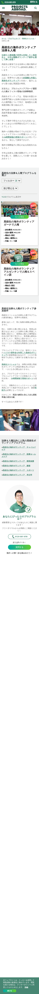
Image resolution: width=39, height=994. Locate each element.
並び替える (9, 188)
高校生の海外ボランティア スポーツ (18, 470)
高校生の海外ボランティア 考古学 (17, 474)
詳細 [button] (26, 987)
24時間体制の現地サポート (15, 137)
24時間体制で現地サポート (22, 378)
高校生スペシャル (9, 364)
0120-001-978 (21, 536)
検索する (35, 7)
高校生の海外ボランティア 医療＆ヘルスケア (19, 455)
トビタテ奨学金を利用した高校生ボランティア (19, 353)
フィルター (9, 180)
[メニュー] (3, 8)
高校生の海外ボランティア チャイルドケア (19, 448)
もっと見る (19, 216)
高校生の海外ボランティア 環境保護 (18, 461)
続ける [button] (9, 991)
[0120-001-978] (28, 509)
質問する (33, 1)
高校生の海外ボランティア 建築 (16, 465)
